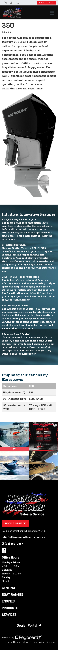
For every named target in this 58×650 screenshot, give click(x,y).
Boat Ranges (12, 594)
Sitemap (50, 641)
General (9, 588)
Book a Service (15, 523)
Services (9, 614)
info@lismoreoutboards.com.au (25, 537)
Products (10, 608)
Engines (8, 601)
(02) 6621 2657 (14, 543)
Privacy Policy (37, 641)
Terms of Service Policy (16, 641)
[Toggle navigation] (52, 13)
